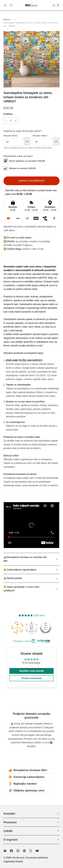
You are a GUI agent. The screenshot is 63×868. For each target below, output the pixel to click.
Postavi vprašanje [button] (31, 678)
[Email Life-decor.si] (7, 851)
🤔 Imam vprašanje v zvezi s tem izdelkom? (21, 589)
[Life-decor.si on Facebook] (13, 851)
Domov (7, 19)
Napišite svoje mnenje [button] (31, 671)
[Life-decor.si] (31, 5)
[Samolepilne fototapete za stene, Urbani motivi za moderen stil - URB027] (31, 59)
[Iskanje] (11, 5)
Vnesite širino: (11, 135)
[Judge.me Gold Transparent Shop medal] (17, 628)
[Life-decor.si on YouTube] (39, 851)
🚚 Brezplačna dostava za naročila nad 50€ (25, 559)
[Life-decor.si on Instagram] (19, 851)
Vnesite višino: (40, 135)
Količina (8, 114)
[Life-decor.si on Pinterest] (26, 851)
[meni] (5, 5)
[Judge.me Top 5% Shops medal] (45, 628)
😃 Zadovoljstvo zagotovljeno (20, 569)
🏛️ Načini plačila (13, 578)
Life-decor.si (18, 857)
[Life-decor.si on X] (32, 851)
